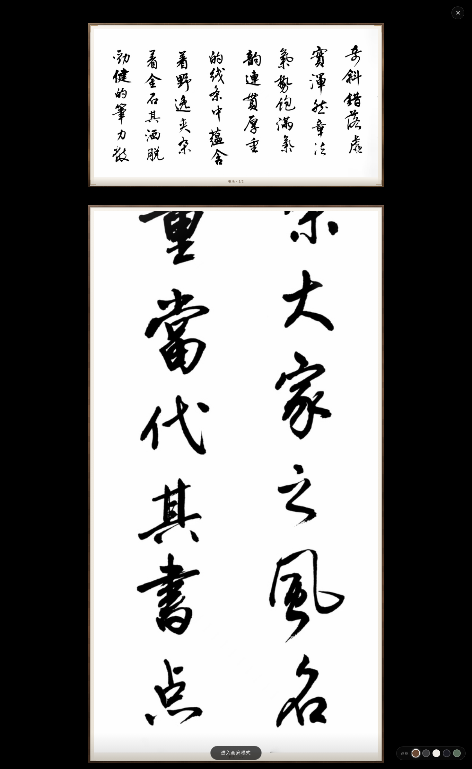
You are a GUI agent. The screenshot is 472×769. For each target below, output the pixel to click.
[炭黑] (426, 753)
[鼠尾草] (457, 753)
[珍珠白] (436, 753)
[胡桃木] (416, 753)
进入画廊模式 (236, 752)
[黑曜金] (446, 753)
